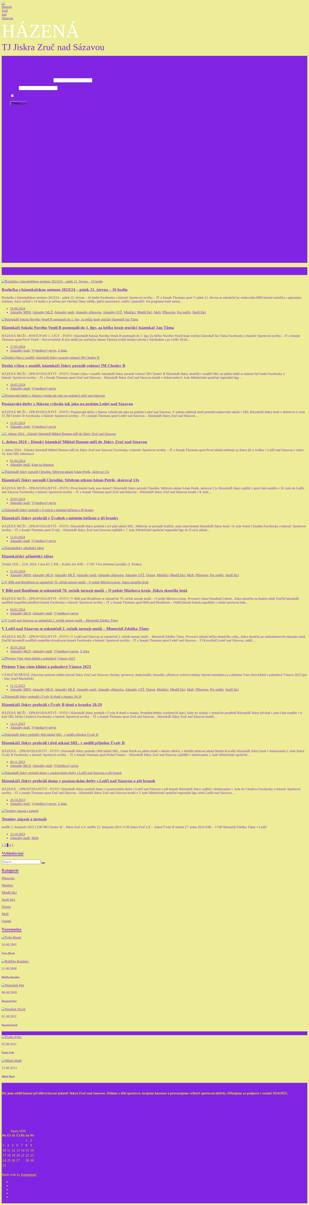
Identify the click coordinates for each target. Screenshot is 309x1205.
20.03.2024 (17, 499)
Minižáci (16, 113)
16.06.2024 (17, 308)
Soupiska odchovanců (33, 227)
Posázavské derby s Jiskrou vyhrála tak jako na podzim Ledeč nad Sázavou (67, 404)
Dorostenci (17, 170)
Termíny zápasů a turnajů (24, 819)
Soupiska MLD (28, 177)
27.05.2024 (17, 346)
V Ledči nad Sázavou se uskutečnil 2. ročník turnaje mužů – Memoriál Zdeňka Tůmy (75, 628)
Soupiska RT (27, 215)
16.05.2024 (17, 384)
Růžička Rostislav (11, 977)
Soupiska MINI (28, 121)
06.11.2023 (17, 762)
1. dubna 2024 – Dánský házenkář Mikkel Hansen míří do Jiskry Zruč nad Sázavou (74, 442)
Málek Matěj (8, 1076)
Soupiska (24, 140)
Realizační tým (20, 211)
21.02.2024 (17, 571)
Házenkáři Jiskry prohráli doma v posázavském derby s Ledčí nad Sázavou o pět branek (78, 781)
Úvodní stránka (20, 91)
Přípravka (16, 94)
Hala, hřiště (17, 253)
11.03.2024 (17, 537)
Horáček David (9, 1025)
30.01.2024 (17, 647)
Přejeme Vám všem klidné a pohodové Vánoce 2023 (46, 666)
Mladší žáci (17, 132)
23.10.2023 (17, 834)
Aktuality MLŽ (28, 147)
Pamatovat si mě (26, 96)
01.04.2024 (17, 461)
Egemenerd (28, 1174)
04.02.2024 (17, 609)
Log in (14, 73)
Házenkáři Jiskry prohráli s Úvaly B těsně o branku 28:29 (52, 704)
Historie (15, 234)
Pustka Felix (8, 1052)
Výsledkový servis (22, 246)
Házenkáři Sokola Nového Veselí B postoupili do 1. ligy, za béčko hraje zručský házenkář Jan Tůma (88, 327)
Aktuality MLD (28, 185)
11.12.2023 (17, 686)
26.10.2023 (17, 800)
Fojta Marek (8, 953)
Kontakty (16, 208)
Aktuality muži (28, 204)
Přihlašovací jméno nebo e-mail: (31, 80)
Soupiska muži (28, 196)
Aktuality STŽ (28, 166)
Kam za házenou (21, 242)
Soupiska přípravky (31, 102)
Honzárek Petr (9, 1001)
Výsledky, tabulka (30, 106)
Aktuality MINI (28, 128)
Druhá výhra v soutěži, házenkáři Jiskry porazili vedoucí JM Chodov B (63, 365)
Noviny (15, 261)
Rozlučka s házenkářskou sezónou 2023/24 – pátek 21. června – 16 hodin (65, 289)
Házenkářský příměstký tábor (27, 556)
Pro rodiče (17, 219)
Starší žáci (17, 151)
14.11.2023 (17, 724)
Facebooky (17, 249)
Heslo (14, 88)
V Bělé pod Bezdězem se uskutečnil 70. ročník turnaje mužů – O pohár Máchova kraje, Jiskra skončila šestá (94, 590)
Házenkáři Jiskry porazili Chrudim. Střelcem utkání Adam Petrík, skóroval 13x (70, 480)
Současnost (17, 238)
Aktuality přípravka (31, 109)
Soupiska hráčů (28, 159)
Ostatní (6, 921)
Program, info (27, 98)
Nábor (14, 230)
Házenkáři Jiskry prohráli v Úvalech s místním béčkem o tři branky (60, 518)
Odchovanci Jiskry (22, 223)
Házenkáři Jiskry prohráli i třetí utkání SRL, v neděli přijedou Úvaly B (63, 743)
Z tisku (14, 257)
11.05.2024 (17, 423)
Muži (13, 189)
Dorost (150, 575)
